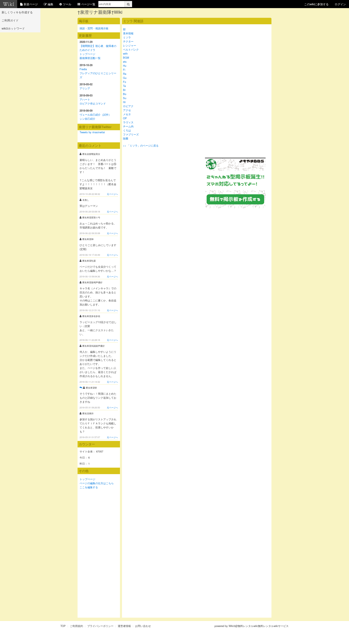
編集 (50, 4)
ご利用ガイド (10, 20)
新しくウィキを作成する (17, 12)
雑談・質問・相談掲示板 (94, 28)
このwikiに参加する (316, 4)
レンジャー (129, 45)
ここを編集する (89, 487)
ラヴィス (128, 122)
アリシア (85, 88)
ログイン (340, 4)
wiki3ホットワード (13, 28)
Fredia (83, 69)
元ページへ (112, 194)
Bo (124, 94)
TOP (63, 626)
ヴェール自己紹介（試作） (95, 114)
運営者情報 (124, 626)
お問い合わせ (143, 626)
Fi (124, 70)
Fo (124, 82)
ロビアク (128, 106)
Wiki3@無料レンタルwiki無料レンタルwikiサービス (259, 626)
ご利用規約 (76, 626)
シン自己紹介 (87, 118)
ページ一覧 (88, 4)
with (125, 53)
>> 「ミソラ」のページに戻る (141, 145)
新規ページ (31, 4)
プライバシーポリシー (100, 626)
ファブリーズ (131, 134)
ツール (67, 4)
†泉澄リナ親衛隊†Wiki (100, 12)
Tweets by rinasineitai (92, 132)
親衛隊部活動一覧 (90, 58)
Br (124, 90)
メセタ (127, 114)
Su (124, 98)
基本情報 (128, 33)
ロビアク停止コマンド (93, 103)
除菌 (125, 138)
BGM (126, 57)
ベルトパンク (131, 49)
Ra (124, 74)
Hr (124, 102)
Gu (124, 78)
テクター (128, 41)
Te (124, 86)
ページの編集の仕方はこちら (97, 483)
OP (125, 118)
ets (125, 61)
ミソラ (127, 37)
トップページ (87, 54)
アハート (85, 99)
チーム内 (128, 126)
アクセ (127, 110)
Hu (124, 66)
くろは (127, 130)
